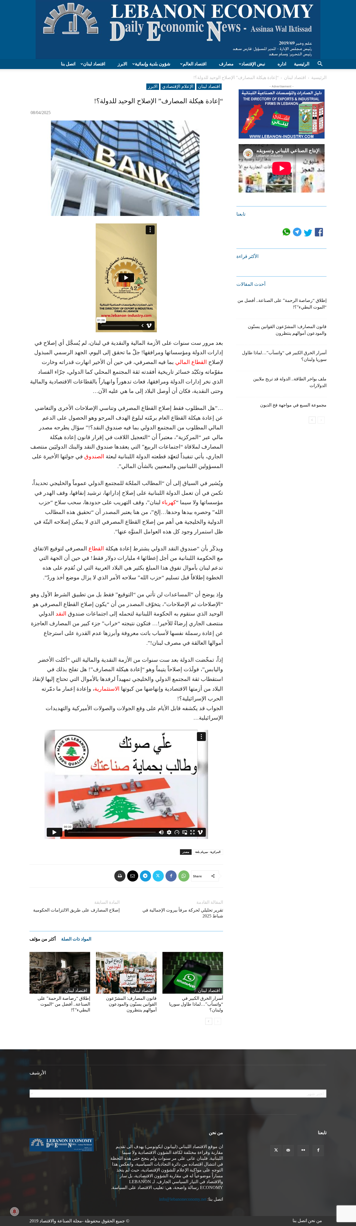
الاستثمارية (107, 689)
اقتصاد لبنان (94, 63)
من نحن (315, 1220)
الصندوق (94, 456)
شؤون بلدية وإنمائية (152, 63)
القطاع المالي (191, 362)
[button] (320, 64)
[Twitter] (158, 876)
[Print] (119, 876)
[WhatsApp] (183, 876)
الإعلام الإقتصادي (177, 86)
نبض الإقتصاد (253, 63)
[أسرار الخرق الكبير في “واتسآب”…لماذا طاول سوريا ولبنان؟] (192, 973)
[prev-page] (217, 1021)
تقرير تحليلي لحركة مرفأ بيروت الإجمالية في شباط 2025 (182, 913)
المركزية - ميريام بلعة (208, 851)
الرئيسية (301, 63)
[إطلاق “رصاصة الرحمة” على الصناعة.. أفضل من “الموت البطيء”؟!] (59, 973)
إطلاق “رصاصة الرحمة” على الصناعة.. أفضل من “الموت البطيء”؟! (64, 1004)
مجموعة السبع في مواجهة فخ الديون (293, 405)
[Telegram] (145, 876)
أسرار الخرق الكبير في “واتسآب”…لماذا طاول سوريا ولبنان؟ (196, 1004)
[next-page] (208, 1021)
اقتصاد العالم (194, 63)
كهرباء (169, 502)
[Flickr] (303, 1150)
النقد (61, 613)
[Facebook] (171, 876)
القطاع (96, 548)
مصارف (226, 63)
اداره (282, 63)
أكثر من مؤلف (42, 939)
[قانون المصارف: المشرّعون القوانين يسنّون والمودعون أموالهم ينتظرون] (126, 973)
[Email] (132, 876)
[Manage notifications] (14, 1211)
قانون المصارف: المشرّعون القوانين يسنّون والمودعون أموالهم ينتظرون (131, 1004)
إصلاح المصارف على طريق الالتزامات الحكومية (76, 910)
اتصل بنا (68, 63)
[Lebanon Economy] (178, 29)
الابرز (122, 63)
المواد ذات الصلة (76, 939)
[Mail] (288, 1150)
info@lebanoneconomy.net (182, 1199)
